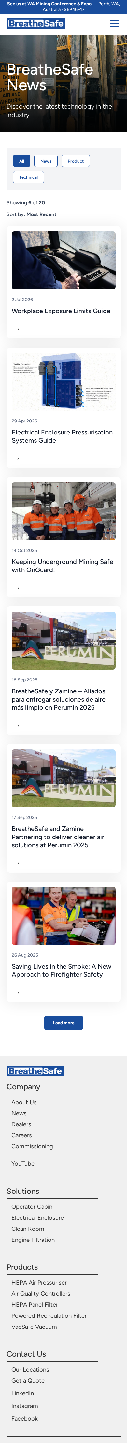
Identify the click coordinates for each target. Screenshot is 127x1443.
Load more (63, 1022)
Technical (28, 177)
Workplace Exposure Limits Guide (61, 311)
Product (76, 161)
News (45, 161)
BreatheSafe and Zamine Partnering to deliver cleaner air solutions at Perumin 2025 (58, 837)
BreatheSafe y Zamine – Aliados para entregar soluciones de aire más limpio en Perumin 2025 (59, 699)
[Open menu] (115, 23)
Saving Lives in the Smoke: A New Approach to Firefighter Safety (61, 970)
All (21, 161)
